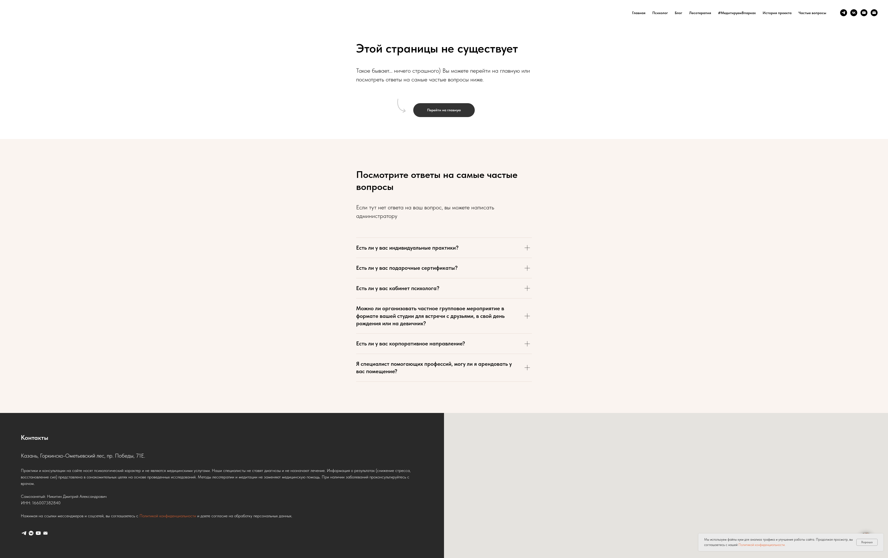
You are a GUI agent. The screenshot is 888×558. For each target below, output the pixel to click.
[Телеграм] (843, 12)
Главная (638, 13)
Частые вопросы (812, 13)
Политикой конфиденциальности (167, 515)
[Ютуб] (863, 12)
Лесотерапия (700, 13)
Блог (678, 13)
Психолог (660, 13)
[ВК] (853, 12)
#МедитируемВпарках (737, 13)
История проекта (777, 13)
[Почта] (874, 12)
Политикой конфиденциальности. (761, 545)
